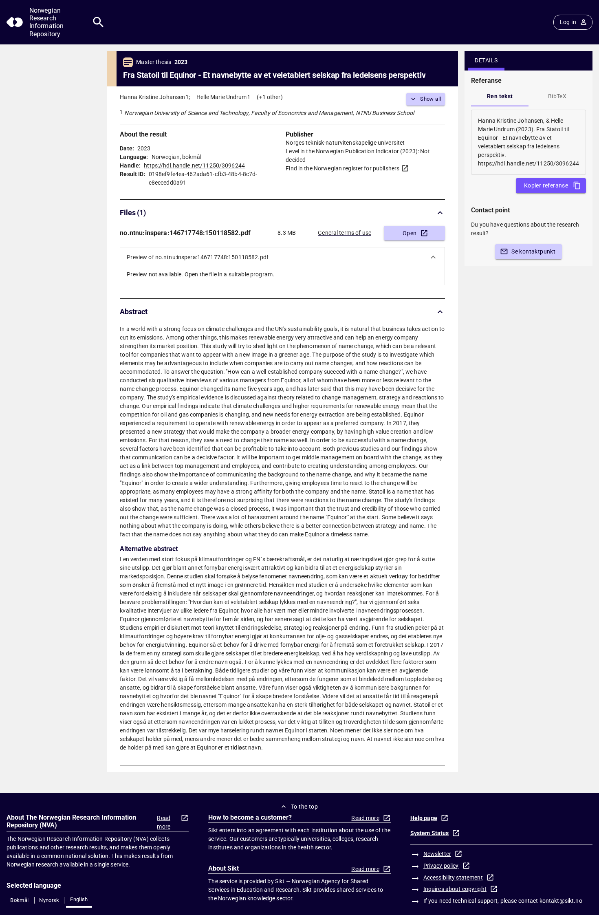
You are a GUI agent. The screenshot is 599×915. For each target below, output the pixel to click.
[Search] (98, 22)
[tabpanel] (528, 142)
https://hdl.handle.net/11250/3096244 (194, 165)
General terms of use (344, 232)
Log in (568, 22)
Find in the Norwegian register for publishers (342, 168)
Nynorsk (49, 900)
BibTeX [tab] (557, 96)
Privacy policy (441, 865)
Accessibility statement (453, 877)
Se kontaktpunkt (533, 251)
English (79, 899)
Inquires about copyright (455, 889)
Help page (423, 818)
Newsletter (437, 854)
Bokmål (19, 900)
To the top (304, 806)
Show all (430, 99)
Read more (163, 822)
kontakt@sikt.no (561, 900)
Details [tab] (486, 60)
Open (410, 233)
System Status (429, 833)
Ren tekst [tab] (500, 96)
